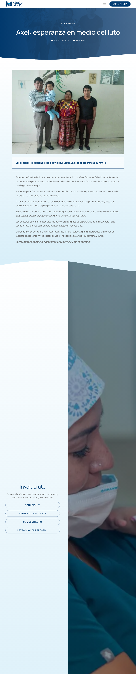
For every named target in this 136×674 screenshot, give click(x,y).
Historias (71, 23)
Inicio (63, 23)
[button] (104, 4)
